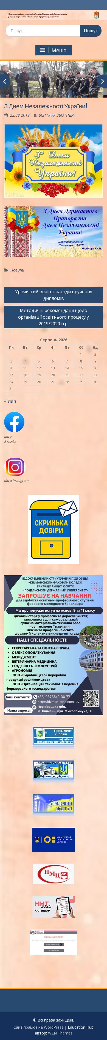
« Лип (10, 401)
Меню (59, 50)
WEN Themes (60, 1033)
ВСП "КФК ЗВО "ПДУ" (57, 115)
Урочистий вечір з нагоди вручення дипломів (53, 295)
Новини (17, 270)
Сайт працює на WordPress (38, 1027)
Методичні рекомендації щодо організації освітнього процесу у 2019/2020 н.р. (53, 317)
